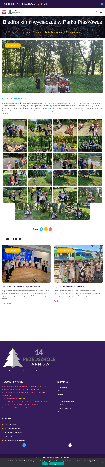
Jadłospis (61, 394)
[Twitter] (46, 229)
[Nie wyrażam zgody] (102, 463)
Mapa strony (62, 398)
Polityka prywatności (65, 408)
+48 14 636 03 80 (9, 4)
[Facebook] (102, 4)
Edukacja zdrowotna (19, 98)
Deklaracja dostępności (66, 401)
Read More (5, 303)
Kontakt (60, 412)
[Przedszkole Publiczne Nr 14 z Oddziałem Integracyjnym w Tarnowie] (11, 12)
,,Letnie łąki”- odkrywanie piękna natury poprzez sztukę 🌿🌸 (24, 392)
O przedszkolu (63, 387)
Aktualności (37, 32)
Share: (35, 229)
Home (27, 32)
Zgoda (45, 464)
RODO (60, 405)
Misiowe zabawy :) (10, 399)
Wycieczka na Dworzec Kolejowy (69, 286)
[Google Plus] (50, 229)
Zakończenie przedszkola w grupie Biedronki (22, 286)
